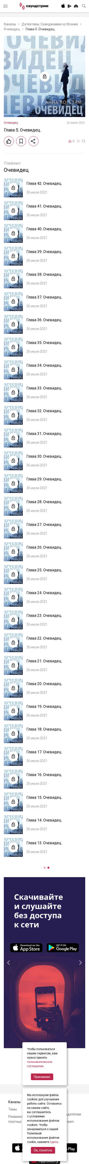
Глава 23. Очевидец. (44, 615)
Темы (12, 1109)
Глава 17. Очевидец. (44, 752)
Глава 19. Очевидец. (44, 706)
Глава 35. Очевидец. (44, 342)
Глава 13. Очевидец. (44, 843)
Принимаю (42, 1077)
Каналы (10, 24)
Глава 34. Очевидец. (44, 365)
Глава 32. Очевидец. (44, 411)
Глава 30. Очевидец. (44, 456)
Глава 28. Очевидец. (44, 502)
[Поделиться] (33, 141)
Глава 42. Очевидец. (44, 183)
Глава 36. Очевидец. (44, 320)
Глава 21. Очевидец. (44, 661)
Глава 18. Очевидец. (44, 729)
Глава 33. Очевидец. (44, 388)
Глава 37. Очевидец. (44, 297)
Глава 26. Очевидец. (44, 547)
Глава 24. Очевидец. (44, 593)
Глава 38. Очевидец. (44, 274)
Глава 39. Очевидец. (44, 251)
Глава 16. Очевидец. (44, 774)
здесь (54, 1142)
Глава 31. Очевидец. (44, 433)
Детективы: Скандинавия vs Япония (50, 24)
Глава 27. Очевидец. (44, 524)
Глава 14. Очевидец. (44, 820)
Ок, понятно (43, 1150)
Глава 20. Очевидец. (44, 683)
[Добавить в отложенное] (21, 141)
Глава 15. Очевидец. (44, 797)
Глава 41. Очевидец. (44, 206)
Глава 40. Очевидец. (44, 229)
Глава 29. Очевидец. (44, 479)
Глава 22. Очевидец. (44, 638)
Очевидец (12, 29)
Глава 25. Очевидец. (44, 570)
